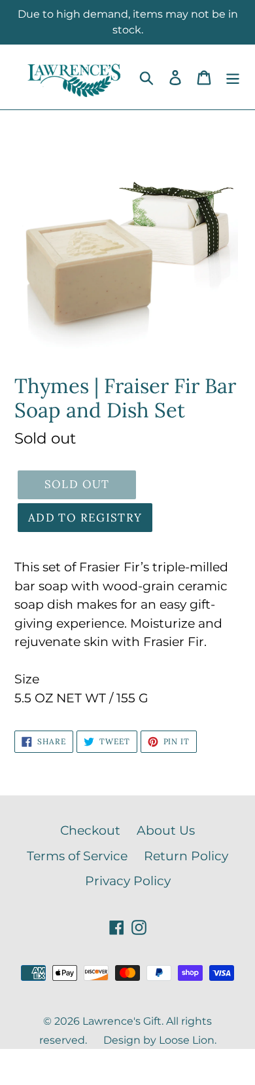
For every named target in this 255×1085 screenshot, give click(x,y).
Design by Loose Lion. (159, 1040)
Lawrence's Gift (122, 1021)
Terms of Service (77, 856)
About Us (166, 830)
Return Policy (186, 856)
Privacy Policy (128, 880)
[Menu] (232, 77)
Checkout (90, 830)
